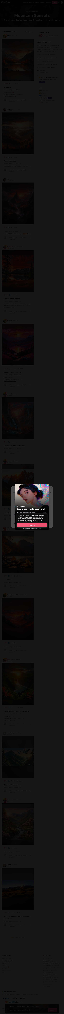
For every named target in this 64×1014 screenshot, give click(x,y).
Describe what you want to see (26, 512)
